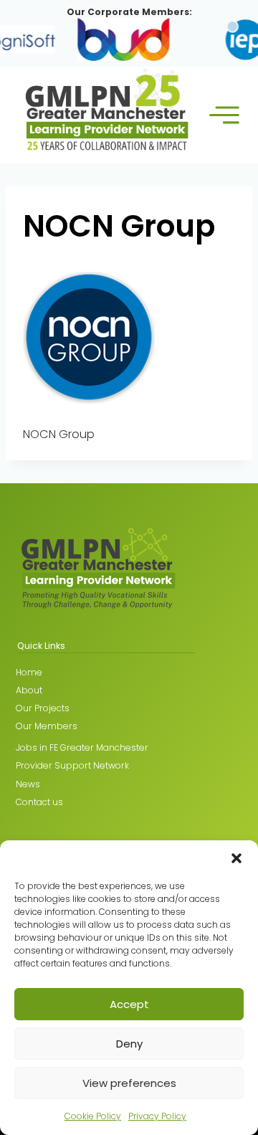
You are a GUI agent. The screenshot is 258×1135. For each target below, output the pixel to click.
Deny (129, 1043)
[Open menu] (225, 115)
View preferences (129, 1083)
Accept (129, 1004)
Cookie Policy (92, 1116)
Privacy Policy (157, 1116)
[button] (236, 858)
